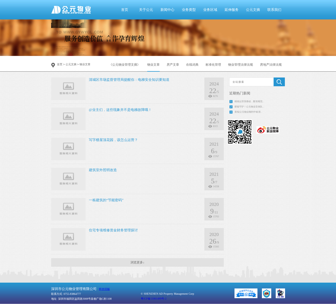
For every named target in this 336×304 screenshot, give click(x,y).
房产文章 (173, 64)
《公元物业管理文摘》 (124, 64)
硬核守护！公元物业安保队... (249, 106)
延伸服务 (232, 10)
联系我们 (274, 10)
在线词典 (192, 64)
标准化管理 (213, 64)
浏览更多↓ (137, 262)
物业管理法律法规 (240, 64)
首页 (124, 10)
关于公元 (146, 10)
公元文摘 (253, 10)
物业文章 (153, 64)
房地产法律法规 (271, 64)
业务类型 (189, 10)
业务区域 (210, 10)
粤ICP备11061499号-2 (153, 298)
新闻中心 (167, 10)
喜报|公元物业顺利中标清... (248, 112)
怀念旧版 (104, 289)
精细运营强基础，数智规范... (249, 101)
